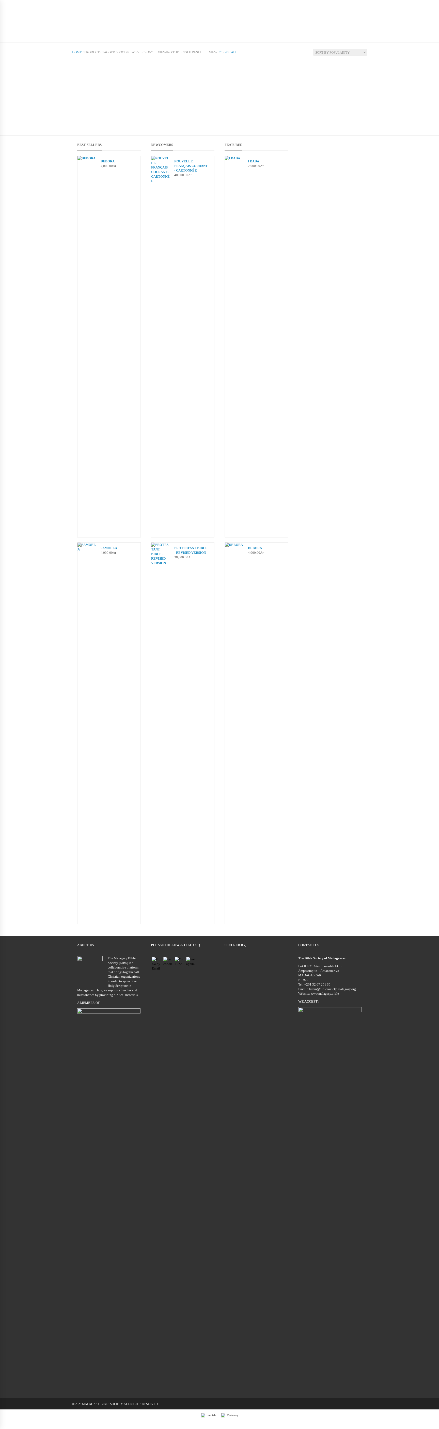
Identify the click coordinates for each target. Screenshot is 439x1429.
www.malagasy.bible (325, 993)
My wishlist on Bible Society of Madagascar (295, 4)
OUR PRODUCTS (115, 26)
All (234, 52)
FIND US (140, 26)
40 (227, 52)
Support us (161, 26)
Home (77, 52)
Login (338, 4)
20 (221, 52)
